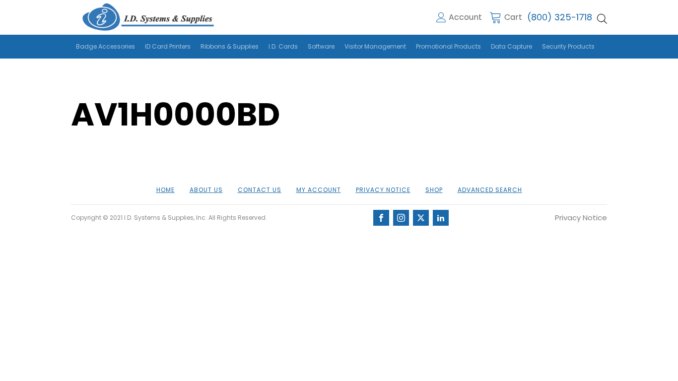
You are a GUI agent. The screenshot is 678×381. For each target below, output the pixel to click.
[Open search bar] (602, 19)
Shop (434, 190)
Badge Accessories (105, 46)
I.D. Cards (283, 46)
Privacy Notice (383, 190)
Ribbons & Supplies (230, 46)
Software (321, 46)
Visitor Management (375, 46)
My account (318, 190)
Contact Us (259, 190)
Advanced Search (490, 190)
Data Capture (511, 46)
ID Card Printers (168, 46)
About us (206, 190)
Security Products (568, 46)
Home (165, 190)
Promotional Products (448, 46)
